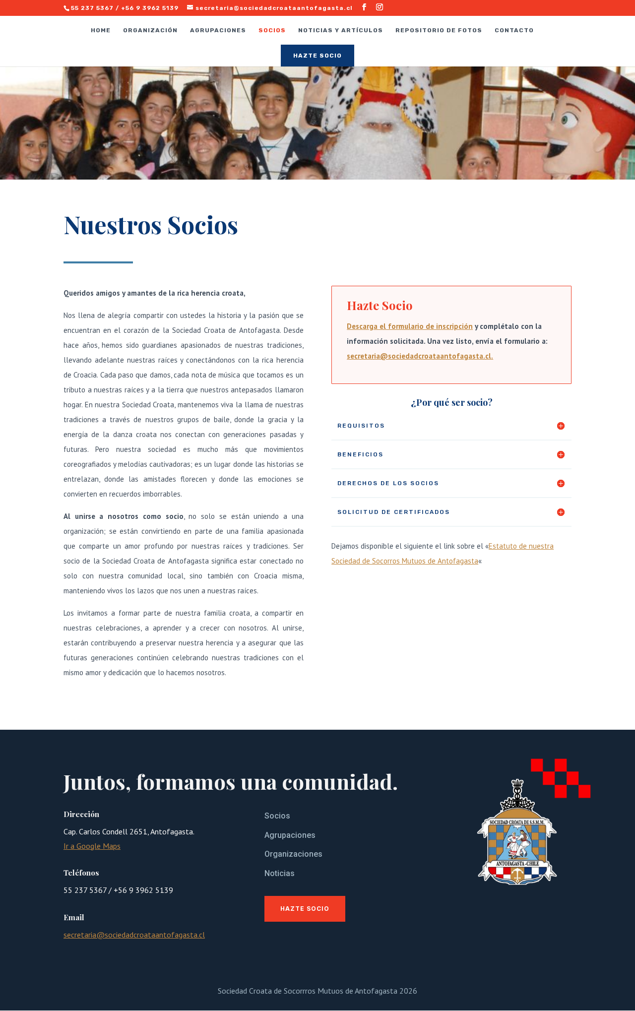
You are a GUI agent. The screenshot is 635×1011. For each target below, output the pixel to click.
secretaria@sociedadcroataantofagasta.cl (419, 356)
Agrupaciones (218, 30)
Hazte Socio (317, 55)
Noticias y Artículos (340, 30)
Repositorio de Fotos (438, 30)
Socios (272, 30)
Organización (150, 30)
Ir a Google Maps (92, 846)
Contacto (514, 30)
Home (101, 30)
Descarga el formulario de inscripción (410, 326)
